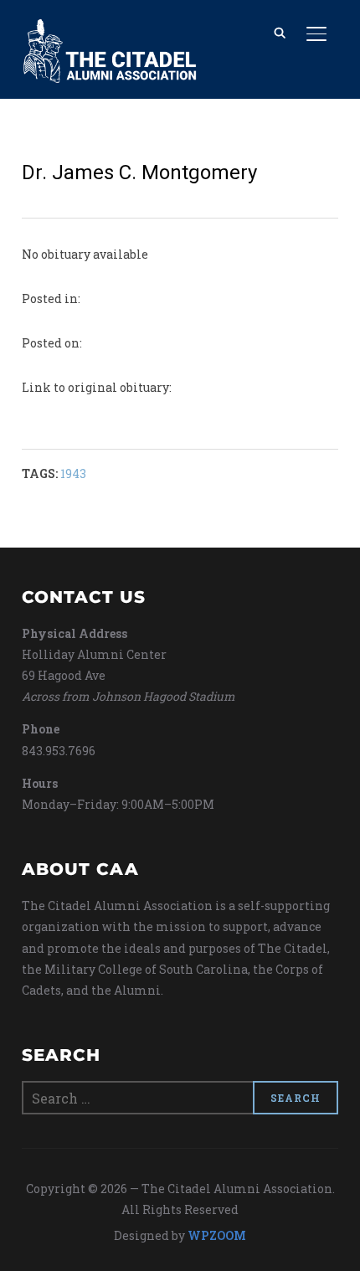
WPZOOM (217, 1235)
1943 (73, 473)
